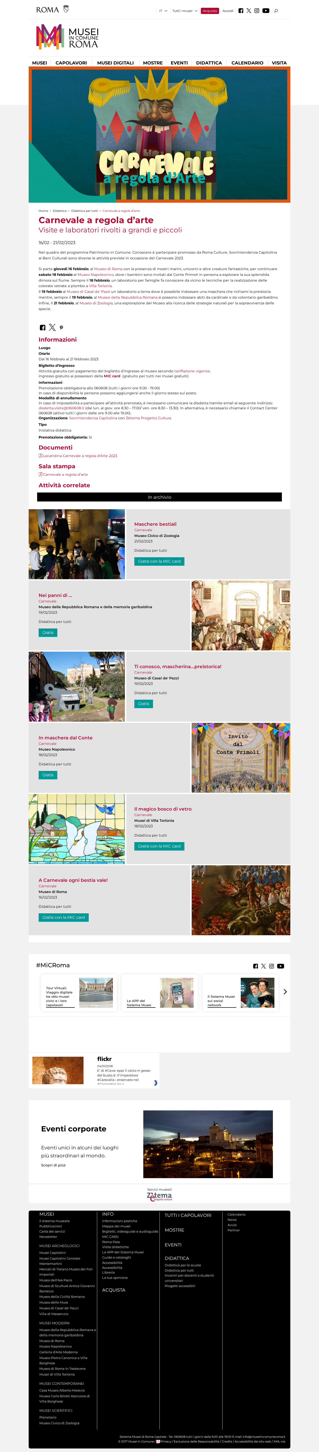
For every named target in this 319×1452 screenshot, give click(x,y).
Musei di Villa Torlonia (57, 1374)
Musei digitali (115, 63)
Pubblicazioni (50, 1226)
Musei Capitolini (52, 1253)
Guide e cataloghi (116, 1257)
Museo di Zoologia (96, 303)
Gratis (48, 632)
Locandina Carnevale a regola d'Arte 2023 (80, 456)
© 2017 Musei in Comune (136, 1441)
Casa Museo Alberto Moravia (62, 1390)
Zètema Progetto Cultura (148, 418)
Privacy (166, 1441)
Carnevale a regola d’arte (65, 474)
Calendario (247, 63)
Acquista (210, 11)
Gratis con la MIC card (159, 561)
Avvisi (232, 1225)
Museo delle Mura (53, 1302)
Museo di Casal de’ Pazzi (89, 291)
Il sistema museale (54, 1221)
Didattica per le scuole (183, 1265)
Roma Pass (111, 1242)
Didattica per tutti (84, 211)
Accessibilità (112, 1263)
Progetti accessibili (180, 1286)
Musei (39, 63)
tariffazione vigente (192, 371)
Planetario (47, 1417)
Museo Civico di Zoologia (59, 1423)
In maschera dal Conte (66, 738)
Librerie (108, 1272)
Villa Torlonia (100, 286)
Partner (234, 1230)
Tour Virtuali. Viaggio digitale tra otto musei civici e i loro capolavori (59, 996)
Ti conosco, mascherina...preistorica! (177, 666)
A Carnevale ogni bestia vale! (73, 880)
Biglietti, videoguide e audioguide (130, 1231)
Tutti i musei (182, 11)
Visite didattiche (115, 1247)
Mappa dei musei (116, 1226)
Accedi (228, 11)
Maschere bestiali (155, 524)
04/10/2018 (123, 1075)
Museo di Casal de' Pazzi (59, 1308)
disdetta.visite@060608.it (61, 408)
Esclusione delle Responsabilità (196, 1441)
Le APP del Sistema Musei (139, 1003)
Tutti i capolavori (188, 1215)
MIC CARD (110, 1237)
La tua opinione (115, 1278)
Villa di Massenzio (53, 1314)
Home (43, 211)
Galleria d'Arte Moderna (58, 1352)
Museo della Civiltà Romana (62, 1297)
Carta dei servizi (52, 1231)
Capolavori (71, 63)
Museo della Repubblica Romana (128, 297)
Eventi (179, 63)
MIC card (112, 376)
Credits (227, 1441)
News (232, 1220)
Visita (279, 63)
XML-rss (279, 1441)
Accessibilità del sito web (253, 1441)
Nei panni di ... (55, 595)
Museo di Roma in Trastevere (62, 1369)
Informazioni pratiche (119, 1221)
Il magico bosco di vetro (163, 809)
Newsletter (48, 1237)
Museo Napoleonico (96, 274)
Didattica (209, 63)
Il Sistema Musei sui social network (221, 1000)
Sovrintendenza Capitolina (93, 418)
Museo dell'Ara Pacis (55, 1280)
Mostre (153, 63)
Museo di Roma (108, 269)
